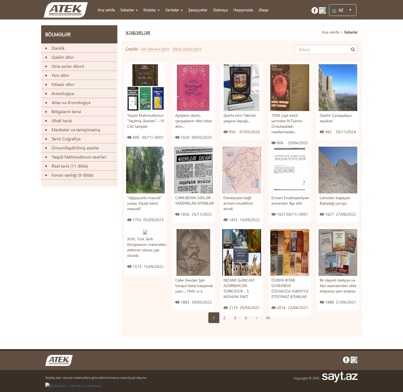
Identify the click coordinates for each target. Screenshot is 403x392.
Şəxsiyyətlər (198, 9)
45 (268, 317)
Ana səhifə (106, 9)
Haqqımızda (243, 9)
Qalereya (220, 9)
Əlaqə (263, 9)
